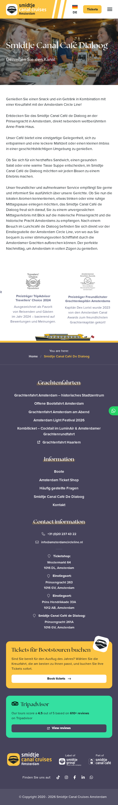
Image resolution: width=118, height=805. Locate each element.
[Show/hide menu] (109, 9)
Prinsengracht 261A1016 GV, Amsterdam (59, 624)
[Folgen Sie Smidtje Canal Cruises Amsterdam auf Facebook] (75, 777)
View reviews (61, 727)
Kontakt (59, 504)
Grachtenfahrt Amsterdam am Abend (59, 412)
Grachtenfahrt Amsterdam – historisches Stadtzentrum (59, 395)
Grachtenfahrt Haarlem (61, 442)
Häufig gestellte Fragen (59, 488)
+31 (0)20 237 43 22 (61, 533)
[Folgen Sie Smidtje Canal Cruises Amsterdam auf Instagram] (66, 777)
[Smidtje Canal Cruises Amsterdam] (26, 9)
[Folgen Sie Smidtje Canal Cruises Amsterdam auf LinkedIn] (83, 777)
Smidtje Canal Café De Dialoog (59, 496)
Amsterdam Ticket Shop (59, 480)
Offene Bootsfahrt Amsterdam (59, 403)
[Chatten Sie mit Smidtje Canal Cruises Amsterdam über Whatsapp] (91, 777)
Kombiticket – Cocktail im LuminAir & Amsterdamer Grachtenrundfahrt (59, 430)
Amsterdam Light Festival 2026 (59, 420)
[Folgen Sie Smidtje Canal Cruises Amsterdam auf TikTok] (58, 777)
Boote (59, 471)
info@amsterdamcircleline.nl (62, 542)
